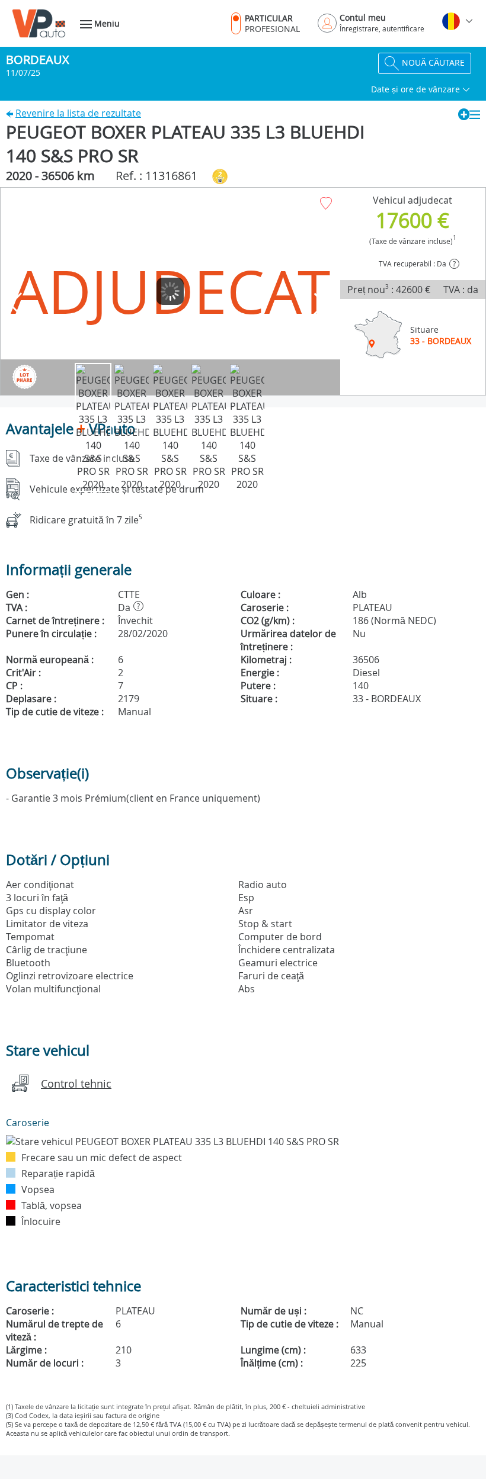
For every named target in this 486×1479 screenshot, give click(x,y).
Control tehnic (76, 1083)
